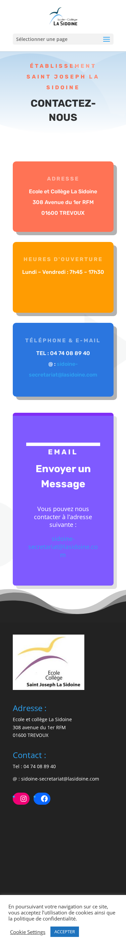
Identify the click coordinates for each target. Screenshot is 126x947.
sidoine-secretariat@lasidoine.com (63, 547)
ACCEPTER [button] (64, 932)
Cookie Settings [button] (27, 932)
